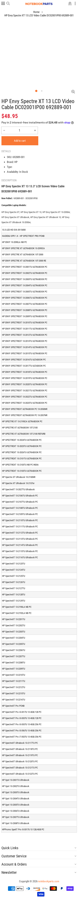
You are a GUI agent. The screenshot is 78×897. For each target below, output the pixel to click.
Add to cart (20, 140)
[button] (3, 4)
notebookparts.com (48, 881)
